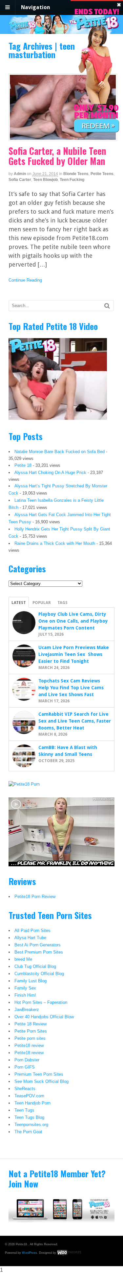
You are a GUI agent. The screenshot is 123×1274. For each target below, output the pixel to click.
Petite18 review (29, 1045)
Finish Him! (25, 995)
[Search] (107, 305)
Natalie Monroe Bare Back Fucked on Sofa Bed (59, 451)
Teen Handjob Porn (32, 1103)
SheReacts (24, 1088)
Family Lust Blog (30, 980)
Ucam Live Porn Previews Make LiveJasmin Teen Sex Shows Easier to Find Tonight (73, 654)
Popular (41, 602)
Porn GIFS (24, 1067)
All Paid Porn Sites (32, 930)
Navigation (35, 7)
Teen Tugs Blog (29, 1117)
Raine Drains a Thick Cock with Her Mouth (54, 543)
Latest (18, 602)
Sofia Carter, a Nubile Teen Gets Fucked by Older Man (57, 156)
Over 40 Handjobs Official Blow (44, 1016)
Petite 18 (22, 465)
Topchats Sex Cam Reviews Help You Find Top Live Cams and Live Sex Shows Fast (71, 687)
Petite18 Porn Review (34, 896)
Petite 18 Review (30, 1023)
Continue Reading (25, 280)
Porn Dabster (26, 1059)
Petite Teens (102, 174)
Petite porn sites (30, 1038)
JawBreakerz (26, 1009)
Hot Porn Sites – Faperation (40, 1002)
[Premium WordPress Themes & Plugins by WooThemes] (69, 1252)
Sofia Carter (20, 179)
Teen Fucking (72, 179)
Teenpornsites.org (31, 1124)
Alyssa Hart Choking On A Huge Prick (50, 472)
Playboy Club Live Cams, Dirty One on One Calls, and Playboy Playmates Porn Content (73, 621)
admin (20, 174)
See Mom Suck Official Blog (41, 1081)
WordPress (29, 1252)
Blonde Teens (76, 174)
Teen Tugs (24, 1110)
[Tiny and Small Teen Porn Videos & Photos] (61, 30)
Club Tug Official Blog (35, 966)
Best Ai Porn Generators (37, 944)
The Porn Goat (28, 1131)
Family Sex (25, 988)
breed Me (23, 959)
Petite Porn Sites (30, 1031)
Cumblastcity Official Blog (39, 973)
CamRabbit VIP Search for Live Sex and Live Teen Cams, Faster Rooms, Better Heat (74, 720)
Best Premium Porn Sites (38, 952)
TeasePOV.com (29, 1095)
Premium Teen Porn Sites (38, 1074)
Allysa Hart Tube (30, 937)
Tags (62, 602)
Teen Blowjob (45, 179)
